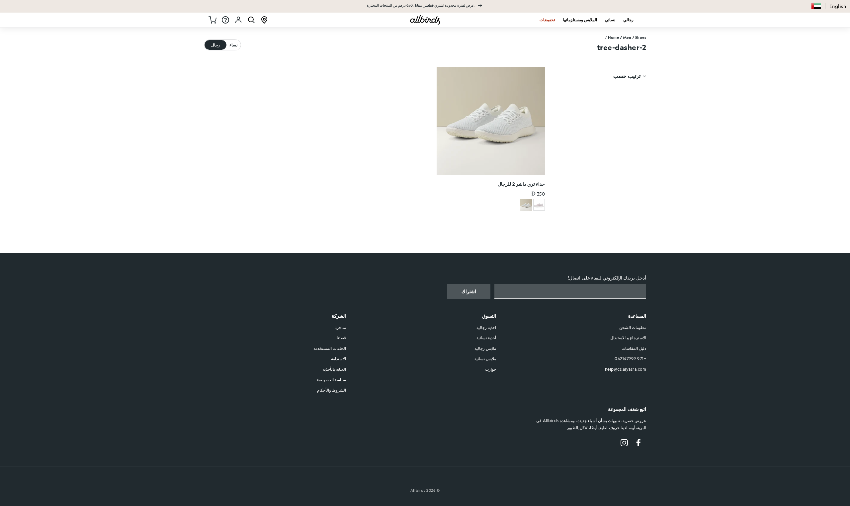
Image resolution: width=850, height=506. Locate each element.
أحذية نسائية (486, 338)
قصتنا (341, 338)
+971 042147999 (630, 358)
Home (613, 37)
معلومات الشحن (632, 327)
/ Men (626, 37)
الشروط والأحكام (331, 390)
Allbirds (418, 490)
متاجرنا (340, 327)
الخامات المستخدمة (329, 348)
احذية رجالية (486, 327)
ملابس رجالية (485, 348)
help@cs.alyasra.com (625, 369)
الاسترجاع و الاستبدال (628, 338)
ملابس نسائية (485, 358)
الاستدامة (338, 358)
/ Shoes (639, 37)
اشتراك (469, 291)
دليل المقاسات (634, 348)
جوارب (490, 369)
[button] (816, 6)
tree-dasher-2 (621, 47)
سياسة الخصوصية (331, 379)
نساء (233, 44)
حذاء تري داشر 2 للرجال (521, 184)
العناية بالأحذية (334, 369)
